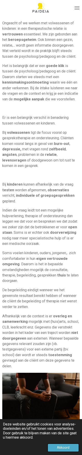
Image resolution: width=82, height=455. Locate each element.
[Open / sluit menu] (77, 8)
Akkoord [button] (63, 447)
